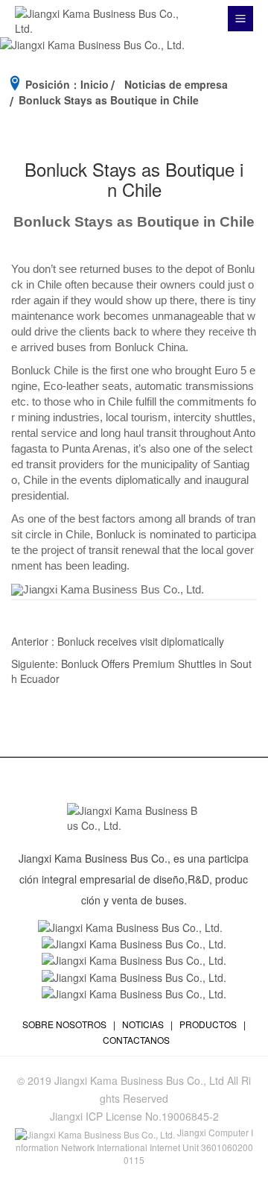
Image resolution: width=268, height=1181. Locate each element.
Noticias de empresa (176, 84)
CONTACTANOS (136, 1039)
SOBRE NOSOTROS (64, 1024)
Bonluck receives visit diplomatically (140, 641)
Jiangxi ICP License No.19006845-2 (134, 1116)
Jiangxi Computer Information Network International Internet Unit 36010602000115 (135, 1145)
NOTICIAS (143, 1024)
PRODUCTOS (208, 1024)
